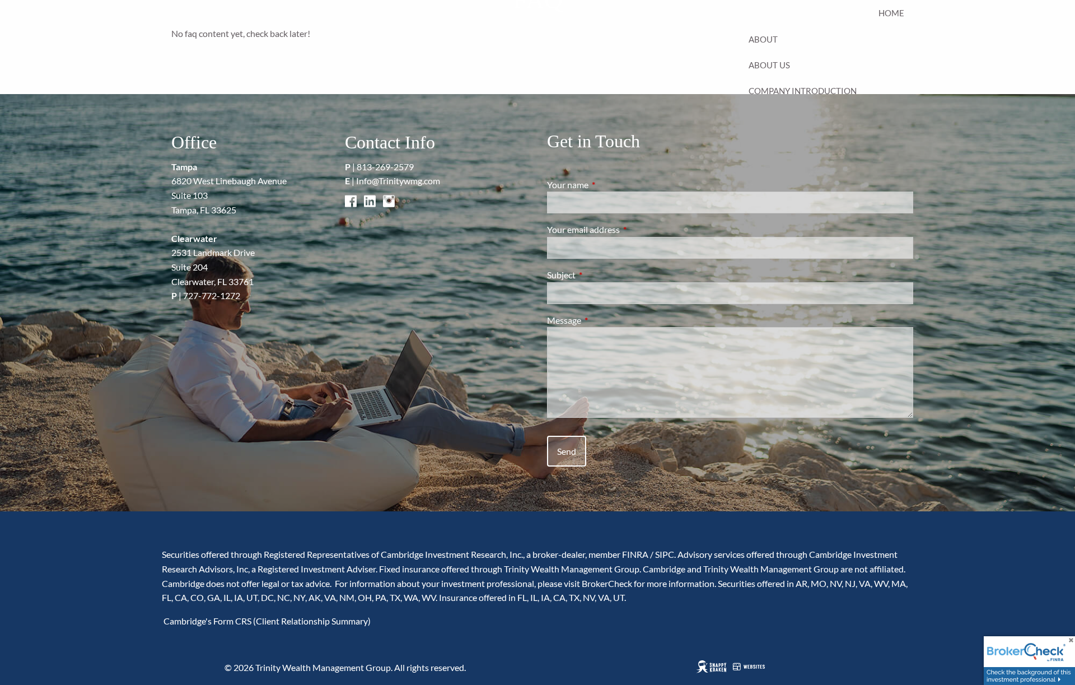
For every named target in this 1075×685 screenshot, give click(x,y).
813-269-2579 (385, 166)
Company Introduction (803, 91)
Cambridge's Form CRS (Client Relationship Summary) (266, 621)
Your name (608, 184)
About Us (769, 65)
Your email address (623, 229)
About (763, 39)
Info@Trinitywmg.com (398, 180)
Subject (601, 274)
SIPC (664, 554)
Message (604, 320)
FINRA (635, 554)
